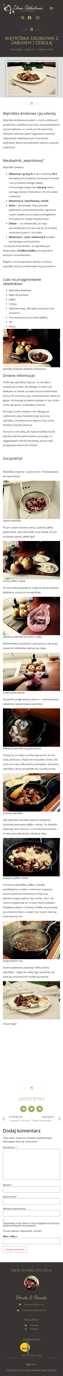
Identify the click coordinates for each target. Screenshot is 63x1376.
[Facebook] (29, 17)
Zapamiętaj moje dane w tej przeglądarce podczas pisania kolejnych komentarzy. (31, 1224)
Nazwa (7, 1185)
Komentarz (10, 1147)
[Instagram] (37, 17)
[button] (51, 8)
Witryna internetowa (14, 1208)
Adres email (10, 1196)
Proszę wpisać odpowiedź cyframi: (22, 1231)
